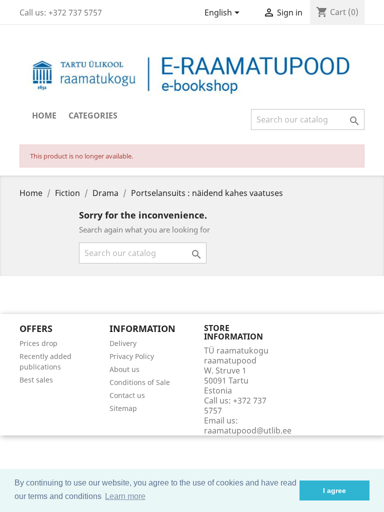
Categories (93, 115)
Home (44, 115)
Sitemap (123, 408)
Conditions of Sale (140, 382)
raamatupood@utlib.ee (248, 430)
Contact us (127, 395)
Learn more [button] (125, 496)
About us (125, 369)
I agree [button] (334, 490)
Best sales (36, 379)
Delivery (123, 343)
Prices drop (39, 343)
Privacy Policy (132, 356)
